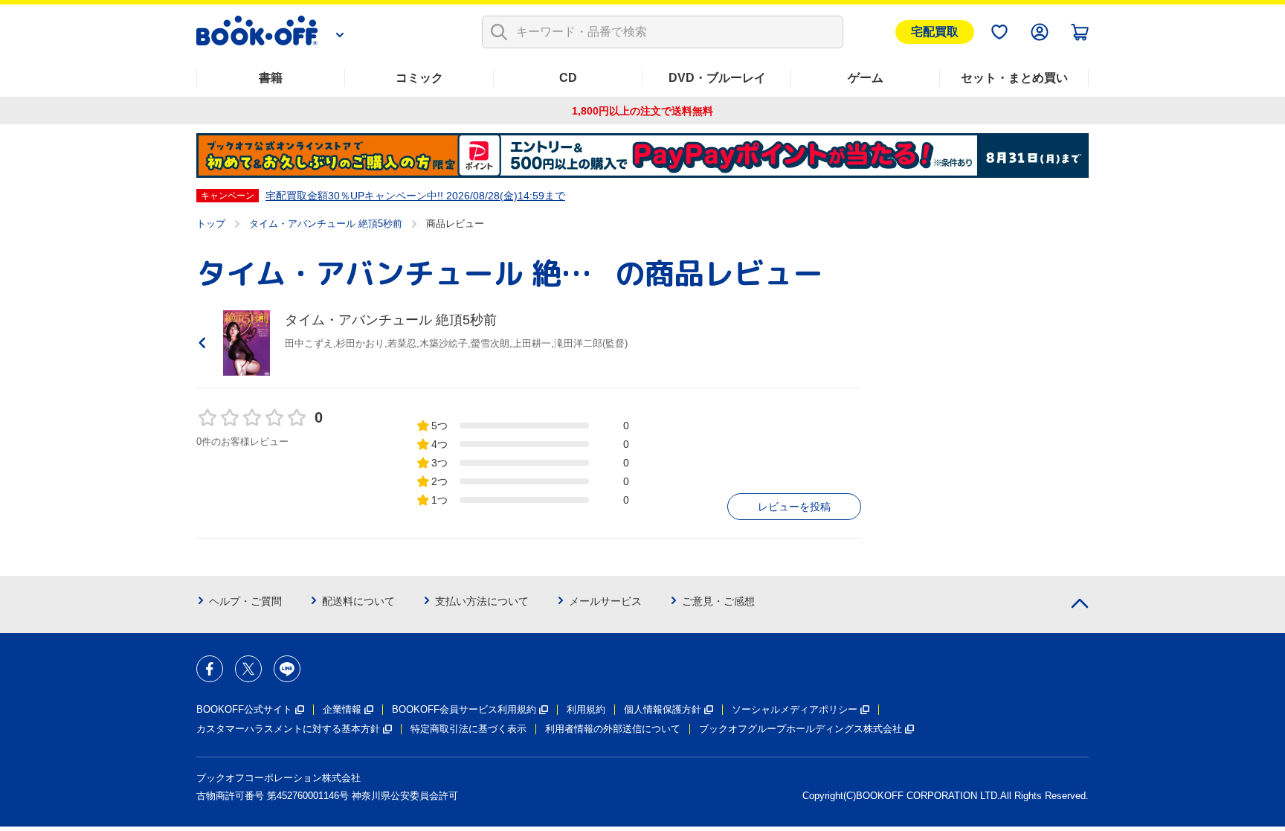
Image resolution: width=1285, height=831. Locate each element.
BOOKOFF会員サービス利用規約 (464, 709)
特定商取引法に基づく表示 (468, 728)
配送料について (358, 601)
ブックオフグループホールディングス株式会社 (800, 728)
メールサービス (605, 601)
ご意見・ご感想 (718, 601)
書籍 (271, 77)
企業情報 (342, 709)
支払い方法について (482, 601)
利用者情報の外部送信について (612, 728)
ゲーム (865, 77)
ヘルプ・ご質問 (245, 601)
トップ (210, 223)
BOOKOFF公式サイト (244, 709)
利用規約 (586, 709)
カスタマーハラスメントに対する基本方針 (288, 728)
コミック (419, 77)
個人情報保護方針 (662, 709)
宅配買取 (935, 31)
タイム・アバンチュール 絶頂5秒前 (325, 223)
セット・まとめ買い (1014, 77)
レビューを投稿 (794, 507)
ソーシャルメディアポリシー (794, 709)
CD (568, 77)
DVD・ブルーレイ (717, 77)
